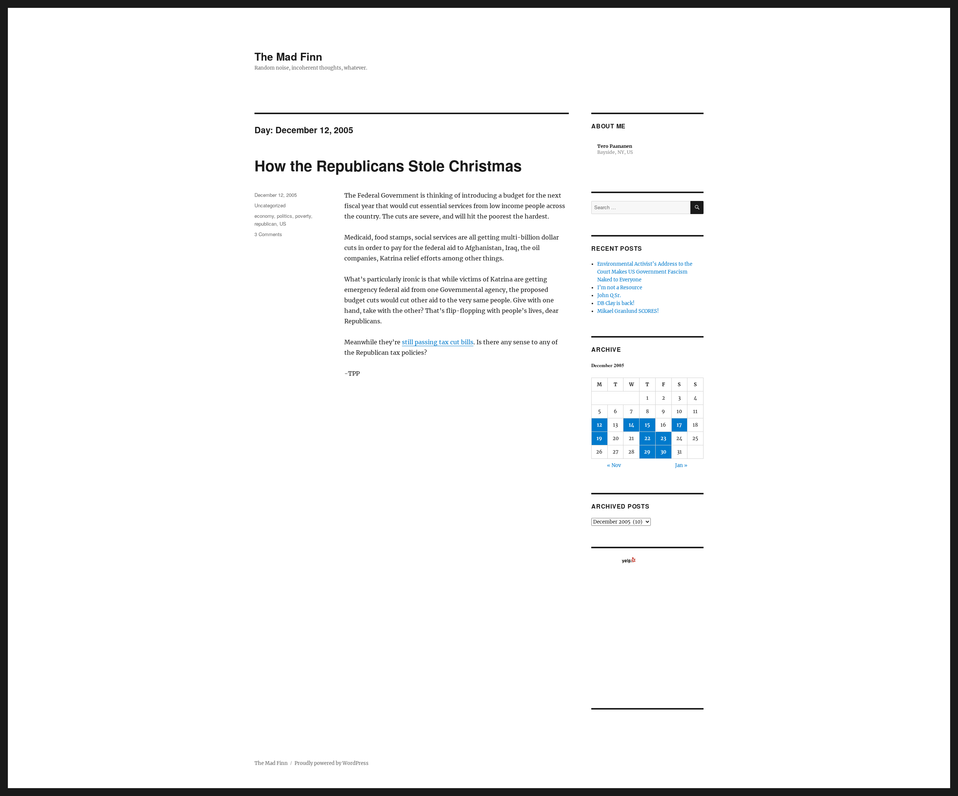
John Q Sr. (609, 295)
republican (265, 223)
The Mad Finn (288, 56)
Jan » (681, 465)
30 (663, 452)
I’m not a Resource (619, 287)
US (283, 223)
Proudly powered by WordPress (332, 763)
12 (599, 425)
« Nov (614, 465)
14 (631, 425)
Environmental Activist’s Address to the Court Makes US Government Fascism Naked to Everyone (644, 272)
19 (599, 438)
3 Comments (268, 234)
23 (663, 438)
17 (679, 425)
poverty (303, 215)
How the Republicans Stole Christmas (388, 165)
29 (647, 452)
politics (284, 215)
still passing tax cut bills (437, 342)
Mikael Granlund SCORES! (628, 311)
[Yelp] (628, 560)
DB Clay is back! (616, 303)
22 (647, 438)
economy (264, 215)
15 (647, 425)
